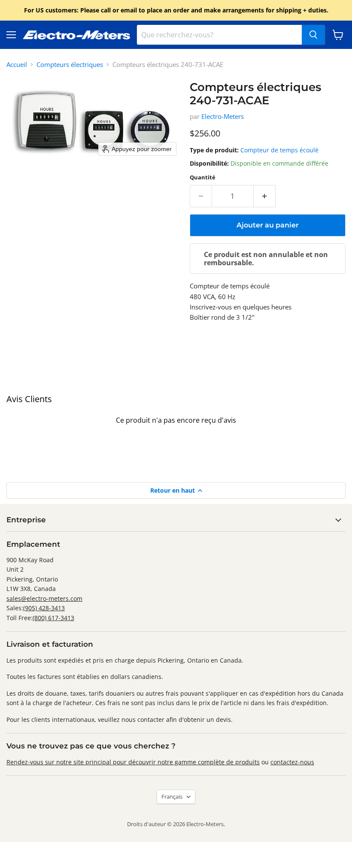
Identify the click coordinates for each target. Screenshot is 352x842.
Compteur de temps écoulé (279, 150)
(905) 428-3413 (44, 608)
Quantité (202, 177)
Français (171, 796)
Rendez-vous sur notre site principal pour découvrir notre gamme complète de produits (133, 762)
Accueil (16, 64)
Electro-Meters (222, 116)
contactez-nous (292, 762)
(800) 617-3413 (53, 618)
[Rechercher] (313, 35)
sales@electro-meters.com (44, 598)
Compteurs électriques (69, 64)
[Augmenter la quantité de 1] (265, 196)
